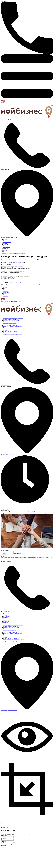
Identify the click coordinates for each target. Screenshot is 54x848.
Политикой (23, 557)
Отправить (3, 554)
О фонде (5, 240)
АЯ (1, 823)
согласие (3, 558)
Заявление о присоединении (10, 325)
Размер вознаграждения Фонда (10, 319)
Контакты (5, 248)
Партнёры (5, 243)
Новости (5, 245)
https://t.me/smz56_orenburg (15, 262)
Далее (2, 846)
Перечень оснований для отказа (11, 320)
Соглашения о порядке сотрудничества (12, 326)
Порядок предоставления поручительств (13, 318)
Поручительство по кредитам (10, 331)
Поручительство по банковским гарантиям (13, 332)
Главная (5, 239)
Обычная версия (4, 827)
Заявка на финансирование (9, 323)
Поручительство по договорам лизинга (12, 334)
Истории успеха (7, 242)
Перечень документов (8, 327)
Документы (6, 244)
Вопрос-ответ (6, 247)
